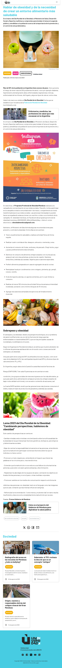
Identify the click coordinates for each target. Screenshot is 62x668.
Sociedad (7, 73)
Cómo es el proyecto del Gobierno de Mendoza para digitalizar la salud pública (39, 507)
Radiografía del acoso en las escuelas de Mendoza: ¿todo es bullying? (16, 559)
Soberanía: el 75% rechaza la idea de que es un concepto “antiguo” (45, 559)
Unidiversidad (26, 73)
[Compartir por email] (38, 527)
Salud (15, 73)
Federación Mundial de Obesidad (35, 103)
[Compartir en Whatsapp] (28, 527)
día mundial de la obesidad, (12, 518)
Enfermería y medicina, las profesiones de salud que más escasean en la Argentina (41, 113)
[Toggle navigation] (57, 2)
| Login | (37, 663)
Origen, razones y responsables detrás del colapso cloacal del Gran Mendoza (15, 604)
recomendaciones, (35, 518)
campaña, (24, 518)
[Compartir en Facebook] (33, 527)
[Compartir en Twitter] (24, 527)
